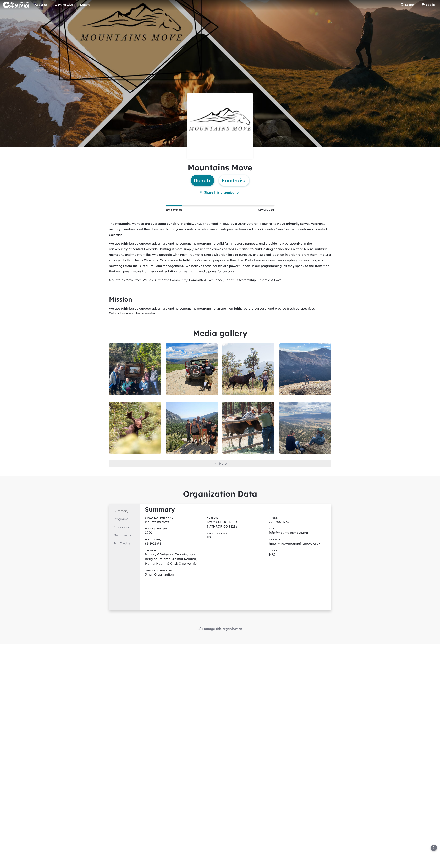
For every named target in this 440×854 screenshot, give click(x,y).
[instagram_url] (273, 554)
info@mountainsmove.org (288, 533)
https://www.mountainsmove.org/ (294, 543)
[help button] (434, 848)
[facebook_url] (270, 554)
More (223, 463)
